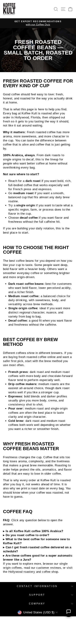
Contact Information (37, 586)
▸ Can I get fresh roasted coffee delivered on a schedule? (37, 549)
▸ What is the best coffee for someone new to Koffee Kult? (36, 541)
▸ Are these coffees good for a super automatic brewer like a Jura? (37, 557)
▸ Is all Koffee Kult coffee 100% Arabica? (33, 531)
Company (37, 603)
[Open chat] (68, 611)
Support (37, 594)
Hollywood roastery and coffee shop (33, 571)
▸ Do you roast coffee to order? (26, 535)
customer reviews (48, 567)
